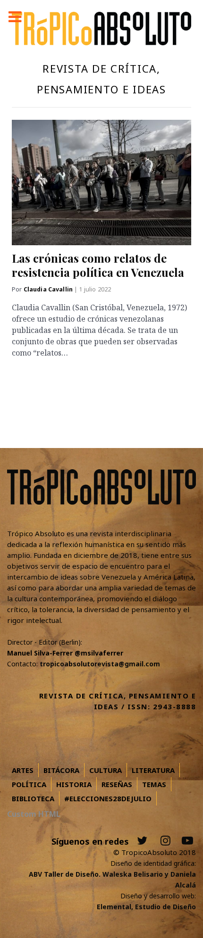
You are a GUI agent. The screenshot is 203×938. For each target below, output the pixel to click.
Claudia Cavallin (49, 289)
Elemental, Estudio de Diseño (146, 906)
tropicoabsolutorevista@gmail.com (100, 663)
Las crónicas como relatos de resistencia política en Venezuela (98, 265)
